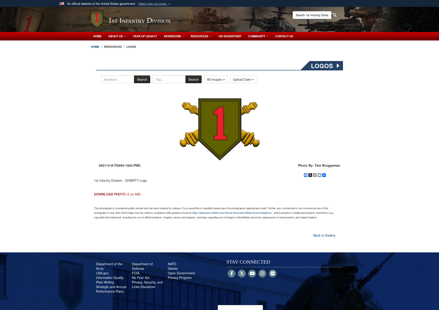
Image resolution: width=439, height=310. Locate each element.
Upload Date (242, 79)
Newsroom (172, 36)
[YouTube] (252, 273)
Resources (199, 36)
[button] (154, 3)
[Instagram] (262, 273)
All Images (215, 79)
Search (142, 79)
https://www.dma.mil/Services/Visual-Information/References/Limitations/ (232, 212)
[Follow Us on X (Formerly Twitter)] (242, 273)
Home (97, 36)
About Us (115, 36)
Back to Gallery (324, 235)
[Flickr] (273, 273)
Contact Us (284, 36)
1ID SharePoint (229, 36)
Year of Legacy (145, 36)
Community (256, 36)
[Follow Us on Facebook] (232, 273)
